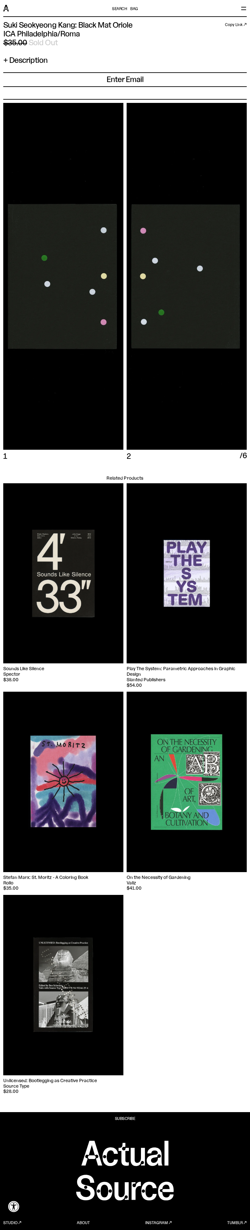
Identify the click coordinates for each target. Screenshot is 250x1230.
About (83, 1223)
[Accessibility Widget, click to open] (14, 1206)
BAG (134, 9)
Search (119, 9)
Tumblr (235, 1223)
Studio (10, 1223)
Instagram (156, 1223)
